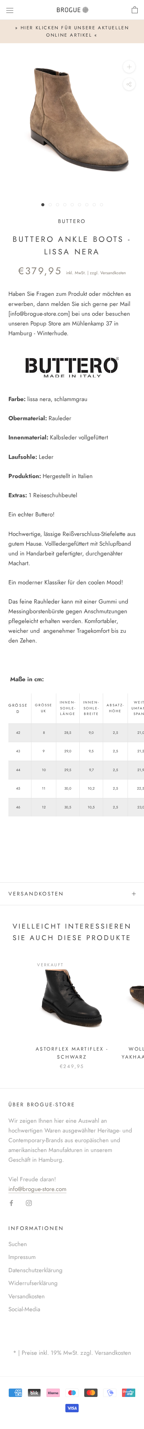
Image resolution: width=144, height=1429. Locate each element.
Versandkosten (113, 273)
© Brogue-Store (72, 1342)
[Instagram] (29, 1202)
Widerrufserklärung (33, 1283)
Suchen (17, 1244)
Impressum (22, 1257)
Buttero (72, 221)
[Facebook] (11, 1202)
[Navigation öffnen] (9, 10)
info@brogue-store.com (39, 313)
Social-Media (24, 1309)
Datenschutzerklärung (35, 1270)
